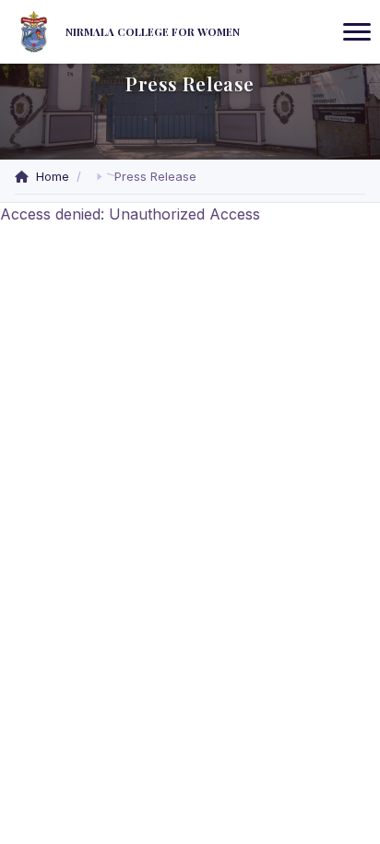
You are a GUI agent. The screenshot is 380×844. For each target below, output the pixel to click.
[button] (99, 176)
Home (52, 176)
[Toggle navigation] (357, 32)
